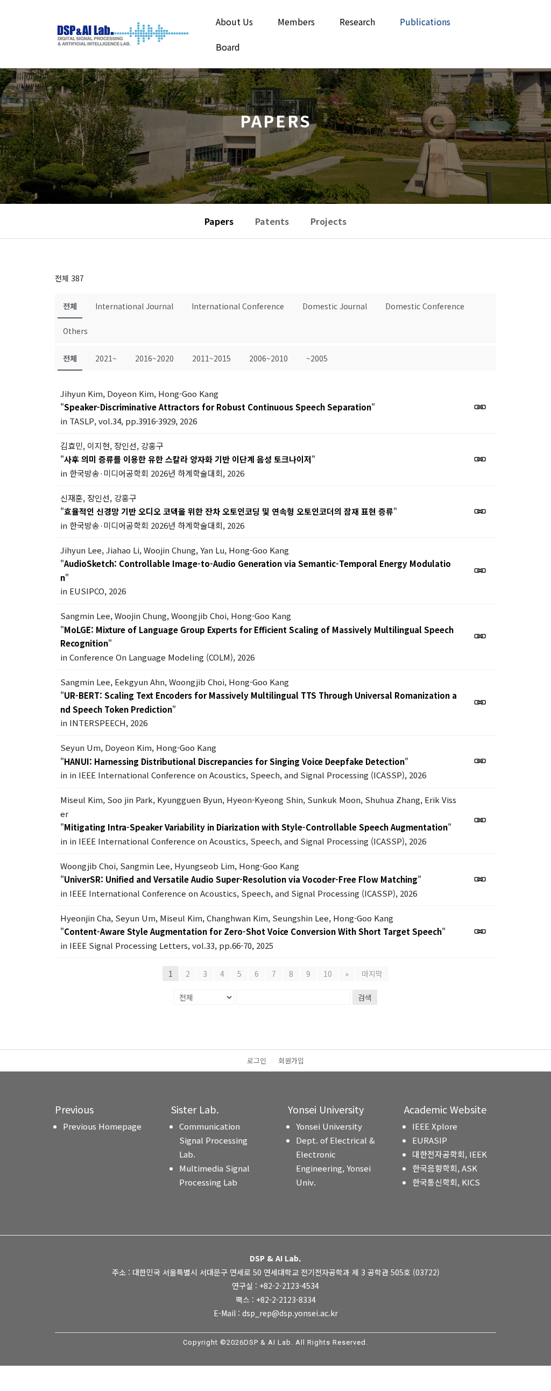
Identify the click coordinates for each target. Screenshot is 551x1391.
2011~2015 (211, 358)
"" (217, 407)
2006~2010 (268, 358)
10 (327, 973)
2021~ (106, 358)
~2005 (317, 358)
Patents (272, 221)
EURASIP (429, 1140)
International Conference (238, 306)
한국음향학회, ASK (444, 1168)
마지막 (372, 973)
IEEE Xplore (434, 1126)
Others (75, 330)
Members (296, 23)
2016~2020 (154, 358)
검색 (365, 997)
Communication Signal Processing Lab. (213, 1140)
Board (228, 48)
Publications (425, 23)
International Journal (134, 306)
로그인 (256, 1061)
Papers (219, 221)
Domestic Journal (334, 306)
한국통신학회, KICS (446, 1182)
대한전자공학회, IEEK (449, 1154)
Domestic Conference (424, 306)
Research (357, 23)
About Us (234, 23)
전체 (70, 306)
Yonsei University (329, 1126)
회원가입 (291, 1061)
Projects (328, 221)
